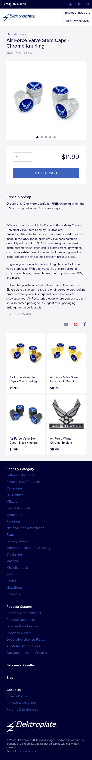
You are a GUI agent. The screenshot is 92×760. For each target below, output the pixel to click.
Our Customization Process (26, 653)
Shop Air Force (16, 34)
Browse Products (77, 12)
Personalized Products (23, 482)
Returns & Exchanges (22, 709)
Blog (9, 678)
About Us (13, 690)
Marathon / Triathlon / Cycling (28, 548)
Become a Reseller (20, 665)
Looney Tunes (16, 541)
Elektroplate (19, 17)
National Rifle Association (25, 528)
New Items (14, 587)
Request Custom (77, 21)
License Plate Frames (22, 626)
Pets (9, 574)
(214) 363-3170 (15, 4)
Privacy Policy (16, 696)
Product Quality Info (21, 703)
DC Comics (14, 495)
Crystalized (14, 554)
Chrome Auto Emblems (23, 613)
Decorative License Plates (25, 639)
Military (11, 501)
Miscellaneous (17, 568)
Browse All (14, 594)
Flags (10, 535)
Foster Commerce (26, 751)
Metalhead (14, 515)
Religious (13, 521)
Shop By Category (20, 469)
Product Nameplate (20, 620)
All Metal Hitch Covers (23, 646)
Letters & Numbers (20, 475)
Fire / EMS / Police (20, 508)
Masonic (12, 561)
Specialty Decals (18, 633)
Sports (11, 581)
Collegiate (14, 488)
